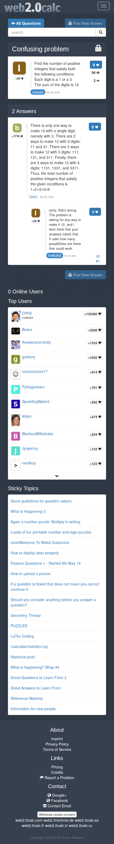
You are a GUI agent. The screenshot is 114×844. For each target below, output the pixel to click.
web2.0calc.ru (80, 825)
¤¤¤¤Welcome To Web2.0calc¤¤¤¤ (40, 542)
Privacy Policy (57, 744)
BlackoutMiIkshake (37, 433)
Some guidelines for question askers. (42, 501)
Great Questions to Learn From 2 (39, 677)
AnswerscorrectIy (36, 342)
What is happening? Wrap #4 (35, 667)
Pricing (57, 767)
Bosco (27, 329)
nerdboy (29, 462)
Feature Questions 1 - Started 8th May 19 (46, 563)
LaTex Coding (22, 636)
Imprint (57, 738)
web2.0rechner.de (58, 820)
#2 (98, 256)
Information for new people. (34, 708)
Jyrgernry (30, 448)
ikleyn (27, 416)
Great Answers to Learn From (36, 688)
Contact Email (59, 805)
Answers (24, 111)
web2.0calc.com (28, 820)
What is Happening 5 (28, 511)
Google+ (59, 795)
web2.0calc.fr (33, 825)
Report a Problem (58, 777)
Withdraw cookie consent (57, 814)
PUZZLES (19, 625)
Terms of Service (57, 749)
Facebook (59, 800)
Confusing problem (40, 49)
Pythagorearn (33, 386)
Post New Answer (87, 23)
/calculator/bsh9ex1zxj (29, 646)
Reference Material (27, 698)
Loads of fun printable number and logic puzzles (51, 532)
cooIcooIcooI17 (35, 371)
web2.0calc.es (87, 820)
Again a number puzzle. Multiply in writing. (46, 521)
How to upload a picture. (31, 573)
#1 (98, 261)
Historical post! (23, 656)
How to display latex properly (35, 552)
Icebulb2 (54, 255)
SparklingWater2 (36, 401)
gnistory (28, 356)
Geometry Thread (26, 615)
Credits (57, 772)
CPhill (27, 313)
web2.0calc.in (56, 825)
